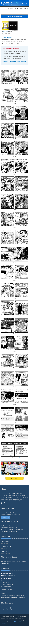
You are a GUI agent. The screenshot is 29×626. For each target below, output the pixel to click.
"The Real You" (5, 541)
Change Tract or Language (14, 16)
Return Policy (6, 578)
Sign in (11, 8)
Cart (17, 8)
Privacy (16, 621)
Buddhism (11, 12)
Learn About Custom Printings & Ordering (14, 61)
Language (5, 31)
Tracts (6, 12)
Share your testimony (8, 575)
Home (2, 12)
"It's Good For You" (6, 546)
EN (27, 8)
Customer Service (7, 573)
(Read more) (4, 503)
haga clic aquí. (5, 563)
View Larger (16, 457)
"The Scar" (4, 551)
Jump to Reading (6, 37)
